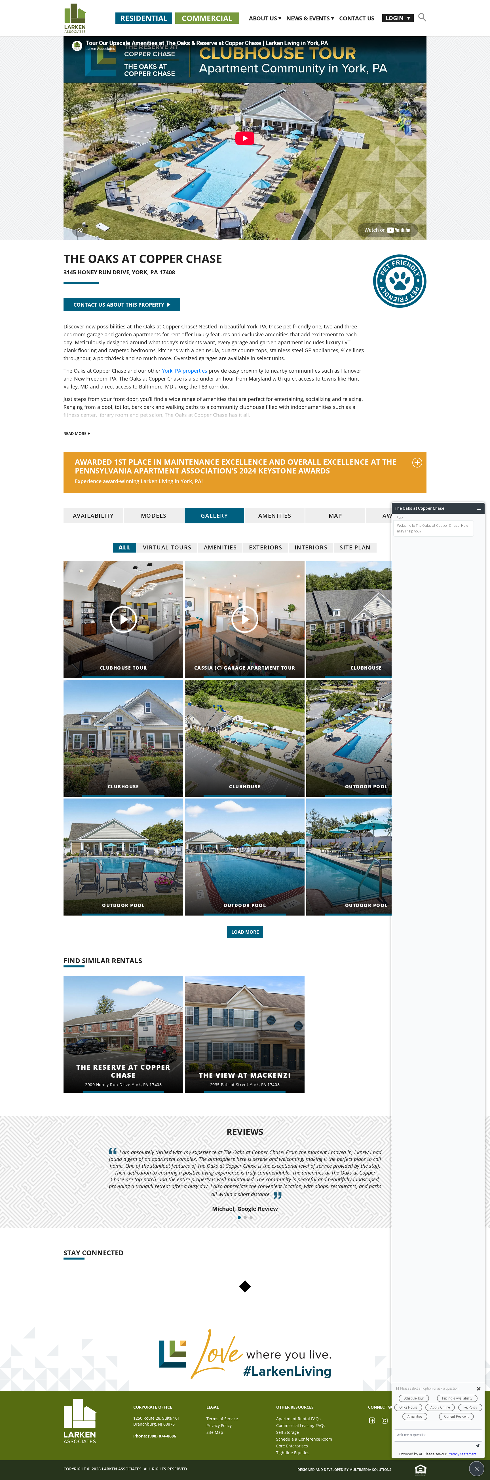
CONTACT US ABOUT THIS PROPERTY (118, 304)
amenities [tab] (275, 515)
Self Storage (287, 1432)
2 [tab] (245, 1217)
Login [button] (395, 18)
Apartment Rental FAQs (298, 1418)
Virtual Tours (167, 547)
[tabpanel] (245, 1180)
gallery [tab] (214, 515)
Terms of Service (222, 1418)
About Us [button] (263, 18)
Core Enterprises (292, 1446)
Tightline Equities (292, 1452)
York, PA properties (184, 370)
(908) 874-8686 (162, 1436)
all (125, 547)
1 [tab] (239, 1217)
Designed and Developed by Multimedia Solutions (344, 1469)
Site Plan (355, 547)
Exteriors (265, 547)
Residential (144, 18)
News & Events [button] (308, 18)
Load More (245, 932)
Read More (76, 433)
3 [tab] (251, 1217)
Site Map (214, 1432)
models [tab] (154, 515)
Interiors (311, 547)
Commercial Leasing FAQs (300, 1425)
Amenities (220, 547)
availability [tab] (93, 515)
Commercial (207, 18)
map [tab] (335, 515)
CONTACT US (356, 18)
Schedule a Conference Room (304, 1439)
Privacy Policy (219, 1425)
